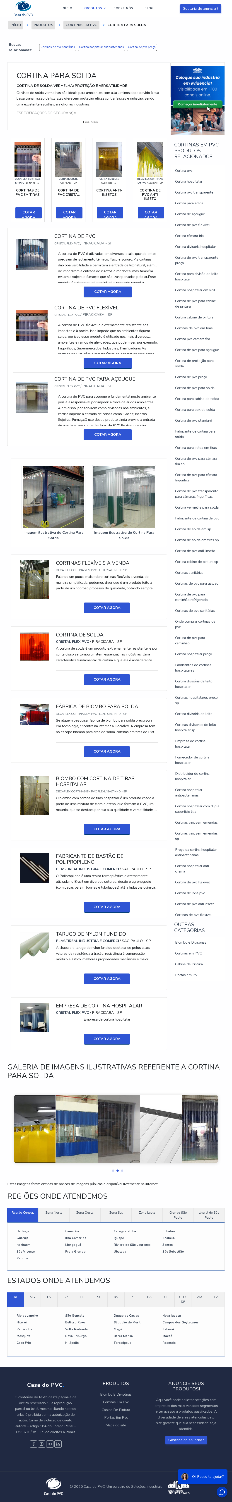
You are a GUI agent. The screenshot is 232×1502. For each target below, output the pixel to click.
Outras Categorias (189, 927)
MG (32, 1297)
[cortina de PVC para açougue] (32, 397)
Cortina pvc (183, 170)
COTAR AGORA (28, 214)
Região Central (23, 1212)
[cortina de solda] (34, 646)
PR (82, 1297)
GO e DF (183, 1299)
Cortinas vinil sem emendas (196, 822)
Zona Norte (54, 1212)
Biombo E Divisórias (116, 1394)
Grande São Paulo (178, 1215)
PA (216, 1297)
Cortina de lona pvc (190, 893)
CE (166, 1297)
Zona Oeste (85, 1212)
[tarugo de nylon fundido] (34, 945)
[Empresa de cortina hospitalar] (34, 1017)
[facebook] (33, 1444)
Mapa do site (116, 1425)
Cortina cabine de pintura (194, 317)
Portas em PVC (187, 975)
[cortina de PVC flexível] (32, 325)
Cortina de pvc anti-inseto (195, 550)
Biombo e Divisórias (190, 942)
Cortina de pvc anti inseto (195, 904)
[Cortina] (68, 159)
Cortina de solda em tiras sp (197, 540)
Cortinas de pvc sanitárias (58, 47)
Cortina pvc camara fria (192, 339)
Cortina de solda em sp (193, 529)
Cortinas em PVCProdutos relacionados (196, 150)
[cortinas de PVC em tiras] (27, 159)
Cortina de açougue (190, 214)
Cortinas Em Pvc (116, 1402)
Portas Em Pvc (116, 1417)
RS (116, 1297)
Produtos (93, 8)
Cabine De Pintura (116, 1409)
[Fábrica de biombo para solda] (34, 713)
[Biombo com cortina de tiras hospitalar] (34, 794)
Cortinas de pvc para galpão (196, 583)
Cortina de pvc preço (142, 47)
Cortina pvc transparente (194, 192)
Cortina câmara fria (189, 235)
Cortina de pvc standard (193, 420)
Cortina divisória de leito (194, 713)
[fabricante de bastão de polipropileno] (34, 867)
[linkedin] (58, 1444)
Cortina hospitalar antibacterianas (101, 47)
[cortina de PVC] (32, 254)
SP (66, 1297)
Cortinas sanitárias (189, 572)
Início (67, 8)
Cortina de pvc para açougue (197, 349)
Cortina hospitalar (188, 181)
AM (199, 1297)
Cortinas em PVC (188, 953)
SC (99, 1297)
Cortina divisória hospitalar (195, 246)
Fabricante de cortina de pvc (197, 518)
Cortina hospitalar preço (193, 654)
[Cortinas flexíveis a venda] (34, 579)
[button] (111, 1169)
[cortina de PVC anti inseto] (150, 159)
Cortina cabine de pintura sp (196, 561)
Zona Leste (147, 1212)
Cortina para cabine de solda (197, 398)
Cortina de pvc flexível (192, 224)
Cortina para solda (189, 203)
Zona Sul (116, 1212)
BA (149, 1297)
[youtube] (49, 1444)
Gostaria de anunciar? (201, 8)
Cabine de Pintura (189, 964)
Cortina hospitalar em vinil (195, 290)
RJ (15, 1297)
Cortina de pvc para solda (195, 387)
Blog (149, 8)
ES (49, 1297)
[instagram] (41, 1444)
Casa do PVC (45, 1385)
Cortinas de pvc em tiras (194, 328)
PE (133, 1297)
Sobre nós (123, 8)
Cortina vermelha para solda (197, 507)
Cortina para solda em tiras (196, 447)
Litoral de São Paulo (209, 1215)
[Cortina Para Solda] (53, 497)
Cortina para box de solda (195, 409)
